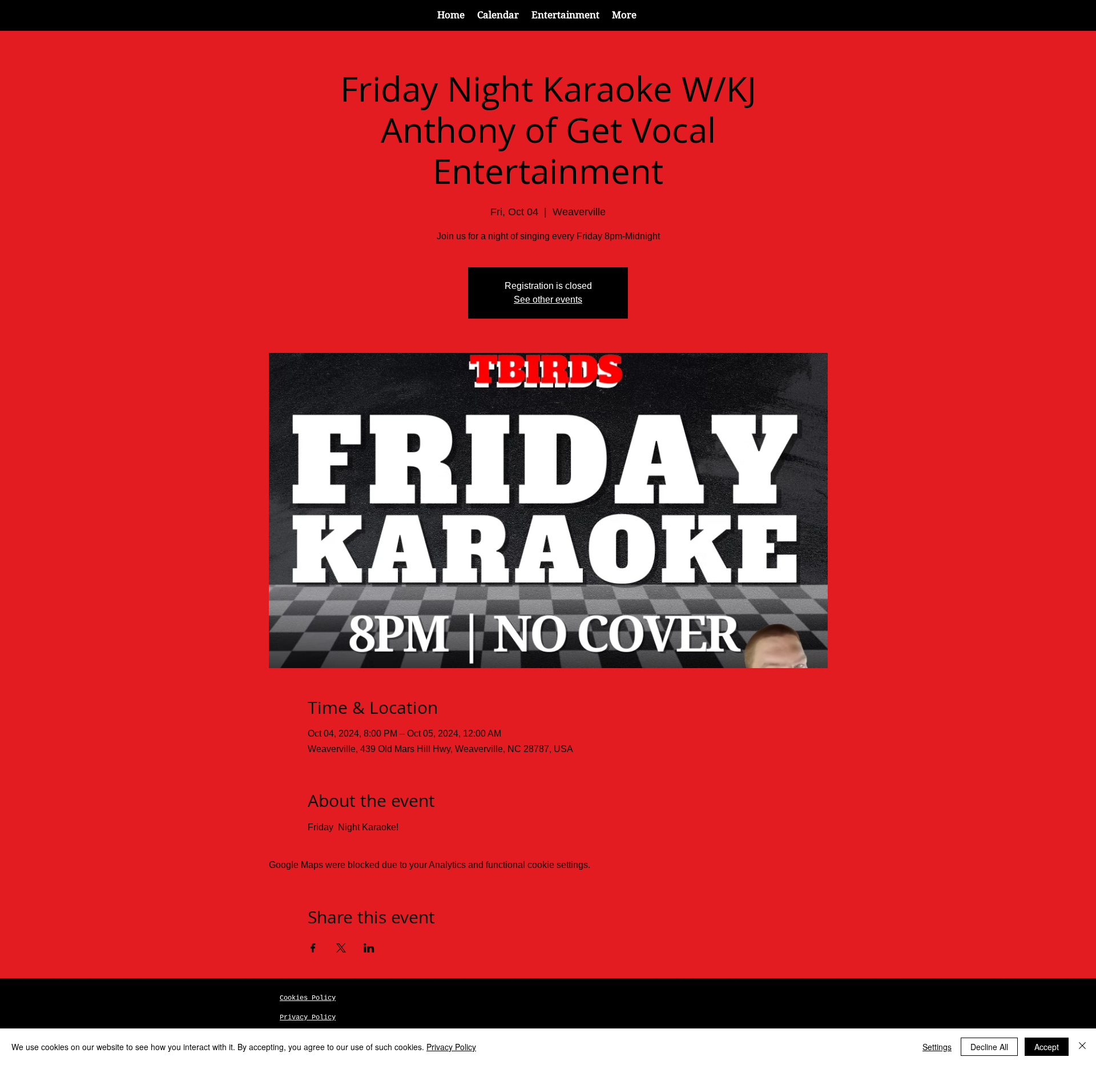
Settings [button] (937, 1046)
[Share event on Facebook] (313, 948)
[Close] (1082, 1047)
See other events (548, 299)
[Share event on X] (341, 948)
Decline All (989, 1046)
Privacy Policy (451, 1046)
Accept (1046, 1046)
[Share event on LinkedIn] (369, 948)
